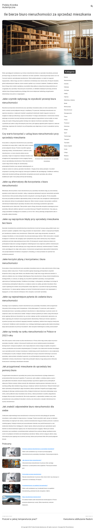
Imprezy (66, 97)
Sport (65, 133)
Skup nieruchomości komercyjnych (31, 497)
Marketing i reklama (69, 100)
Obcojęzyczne (68, 113)
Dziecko (66, 83)
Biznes (66, 77)
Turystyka (66, 142)
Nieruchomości (68, 110)
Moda (65, 103)
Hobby (66, 93)
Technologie (67, 136)
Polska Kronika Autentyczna (10, 6)
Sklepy (66, 129)
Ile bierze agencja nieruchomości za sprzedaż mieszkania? (38, 449)
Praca (65, 116)
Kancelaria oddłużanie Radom (78, 519)
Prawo (66, 119)
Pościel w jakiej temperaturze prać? (19, 519)
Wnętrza (66, 155)
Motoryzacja (67, 106)
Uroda (65, 149)
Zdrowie (66, 159)
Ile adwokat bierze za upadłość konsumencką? (35, 485)
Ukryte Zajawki (68, 146)
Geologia (66, 90)
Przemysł (66, 123)
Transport (66, 139)
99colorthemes (69, 527)
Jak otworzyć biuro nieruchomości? (31, 460)
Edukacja (66, 87)
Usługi (65, 152)
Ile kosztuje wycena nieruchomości (31, 474)
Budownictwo (67, 80)
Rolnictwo (66, 126)
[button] (92, 6)
